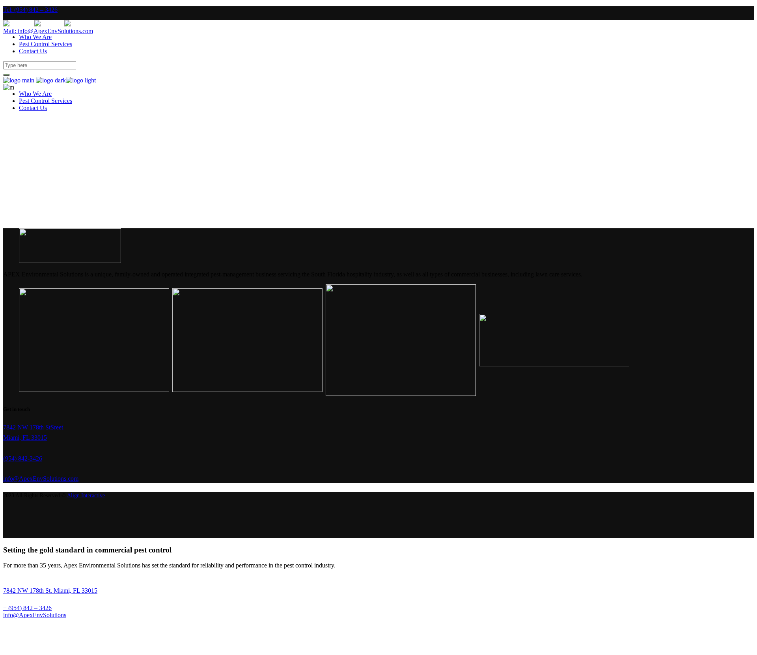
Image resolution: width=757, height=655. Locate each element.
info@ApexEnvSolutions (34, 615)
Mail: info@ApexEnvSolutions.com (48, 31)
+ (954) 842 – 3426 (27, 608)
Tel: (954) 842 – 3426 (30, 9)
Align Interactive (86, 495)
